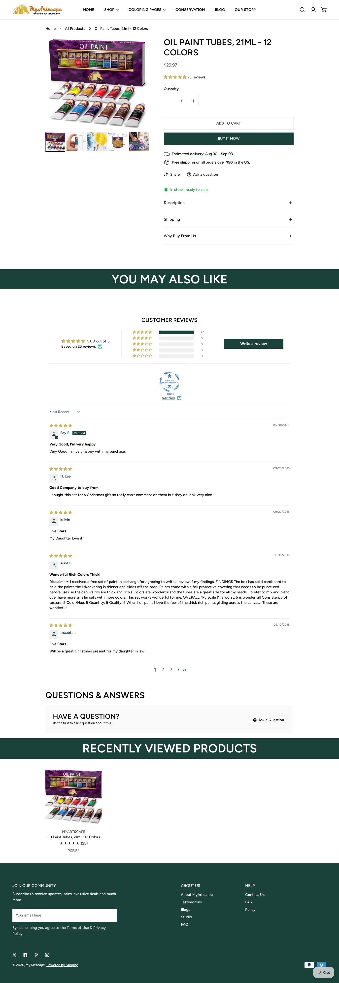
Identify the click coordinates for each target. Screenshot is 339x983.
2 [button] (163, 670)
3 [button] (171, 670)
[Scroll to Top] (330, 957)
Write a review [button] (253, 343)
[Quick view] (92, 819)
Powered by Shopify (62, 965)
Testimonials (191, 902)
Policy (250, 909)
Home (50, 28)
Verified (168, 398)
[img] (60, 425)
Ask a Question (270, 720)
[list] (97, 84)
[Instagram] (47, 955)
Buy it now (229, 138)
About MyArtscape (197, 894)
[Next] (137, 84)
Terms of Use (78, 927)
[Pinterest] (36, 955)
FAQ (184, 924)
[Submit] (110, 915)
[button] (324, 9)
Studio (186, 917)
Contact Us (255, 894)
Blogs (185, 909)
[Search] (302, 9)
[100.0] (169, 382)
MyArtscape (35, 965)
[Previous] (57, 84)
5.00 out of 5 (98, 341)
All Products (75, 28)
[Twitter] (14, 955)
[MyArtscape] (37, 10)
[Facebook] (25, 955)
